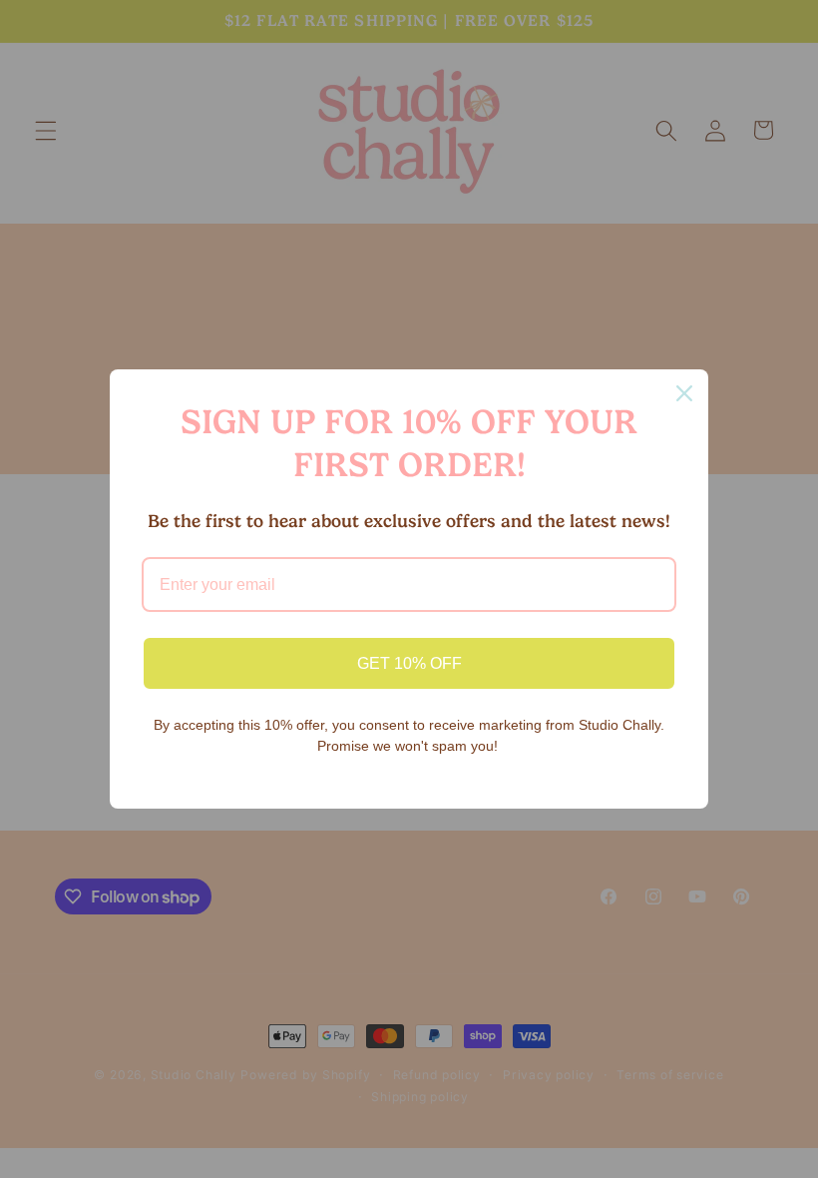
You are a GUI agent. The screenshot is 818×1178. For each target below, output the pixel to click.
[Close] (684, 393)
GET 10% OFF (409, 663)
